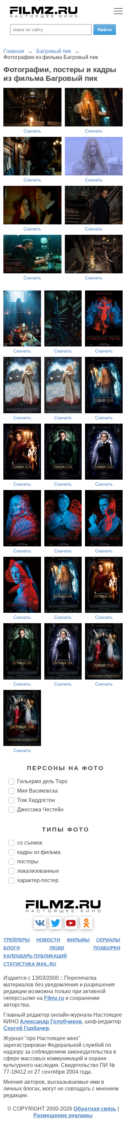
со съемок (29, 843)
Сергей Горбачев (26, 1028)
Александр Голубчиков (51, 1021)
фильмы (78, 940)
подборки (106, 948)
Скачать (32, 130)
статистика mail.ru (29, 964)
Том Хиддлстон (36, 800)
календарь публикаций (35, 956)
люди (56, 948)
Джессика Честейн (40, 809)
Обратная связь (95, 1109)
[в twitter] (55, 923)
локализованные (38, 871)
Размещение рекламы (63, 1115)
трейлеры (16, 940)
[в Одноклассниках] (86, 923)
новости (48, 940)
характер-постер (37, 880)
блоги (11, 948)
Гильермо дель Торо (42, 781)
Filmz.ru (54, 998)
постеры (27, 861)
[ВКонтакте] (40, 923)
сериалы (108, 940)
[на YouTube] (71, 923)
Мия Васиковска (37, 791)
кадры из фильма (38, 852)
